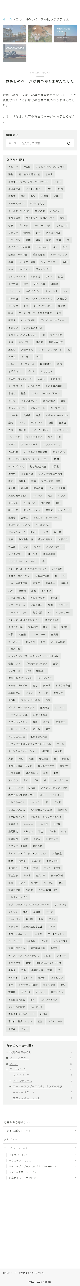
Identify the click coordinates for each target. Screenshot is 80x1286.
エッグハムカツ (58, 254)
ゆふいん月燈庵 (16, 1006)
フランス (13, 502)
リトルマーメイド (18, 897)
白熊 (48, 700)
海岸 (50, 495)
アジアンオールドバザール (45, 393)
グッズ (61, 495)
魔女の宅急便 (45, 539)
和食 (10, 860)
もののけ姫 (14, 649)
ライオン (46, 590)
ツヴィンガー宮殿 (50, 480)
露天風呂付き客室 (33, 926)
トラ (43, 641)
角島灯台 (62, 298)
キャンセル (52, 291)
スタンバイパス (49, 999)
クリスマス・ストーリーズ (37, 298)
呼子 (10, 225)
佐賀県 (27, 166)
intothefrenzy (16, 466)
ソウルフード (55, 1021)
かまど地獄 (49, 400)
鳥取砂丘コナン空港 (41, 809)
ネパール (26, 992)
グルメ (52, 919)
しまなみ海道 (63, 685)
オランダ (33, 553)
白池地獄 (45, 502)
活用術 (64, 583)
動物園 (24, 488)
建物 (28, 670)
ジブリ (22, 422)
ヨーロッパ (29, 502)
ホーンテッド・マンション (22, 751)
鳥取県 (12, 700)
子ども (22, 882)
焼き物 (22, 590)
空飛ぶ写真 (14, 218)
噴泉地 (35, 882)
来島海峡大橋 (42, 575)
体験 (10, 634)
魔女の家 (41, 875)
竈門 (48, 729)
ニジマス (38, 495)
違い (55, 247)
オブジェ (60, 721)
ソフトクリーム (16, 605)
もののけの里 (38, 597)
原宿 (25, 283)
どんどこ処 (14, 437)
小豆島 (12, 1028)
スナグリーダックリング (54, 787)
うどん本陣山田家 (47, 889)
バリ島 (52, 831)
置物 (55, 663)
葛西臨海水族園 (16, 999)
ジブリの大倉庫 (57, 488)
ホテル (54, 597)
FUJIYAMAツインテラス (48, 962)
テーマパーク (15, 386)
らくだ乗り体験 (27, 261)
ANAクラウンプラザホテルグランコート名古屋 (33, 656)
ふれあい (28, 831)
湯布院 (22, 429)
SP (68, 240)
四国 (56, 459)
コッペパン (14, 919)
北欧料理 (13, 298)
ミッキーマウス (52, 868)
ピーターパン (15, 787)
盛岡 (10, 422)
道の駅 (39, 342)
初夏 (51, 422)
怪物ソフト (14, 663)
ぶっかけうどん (16, 408)
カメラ (44, 532)
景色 (10, 984)
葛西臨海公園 (38, 948)
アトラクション (31, 510)
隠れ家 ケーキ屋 (18, 254)
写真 (33, 480)
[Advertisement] (40, 1228)
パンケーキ (37, 1006)
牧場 (35, 721)
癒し (35, 685)
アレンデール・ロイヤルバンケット (27, 568)
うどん (37, 838)
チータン (43, 692)
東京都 (36, 583)
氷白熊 (65, 758)
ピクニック (14, 291)
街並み (36, 729)
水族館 (29, 889)
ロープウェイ (57, 408)
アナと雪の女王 (16, 736)
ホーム (7, 19)
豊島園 (62, 422)
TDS (58, 502)
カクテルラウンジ (18, 721)
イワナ (24, 546)
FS (49, 612)
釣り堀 (27, 232)
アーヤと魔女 (58, 641)
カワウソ (64, 765)
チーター (28, 824)
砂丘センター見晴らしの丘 (40, 218)
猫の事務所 (57, 875)
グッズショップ (16, 532)
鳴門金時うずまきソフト (21, 794)
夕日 (38, 356)
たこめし (41, 992)
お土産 (57, 532)
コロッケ (35, 802)
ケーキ (12, 400)
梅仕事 (22, 480)
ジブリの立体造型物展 (50, 473)
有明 (28, 240)
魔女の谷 (38, 488)
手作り (31, 371)
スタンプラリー (60, 780)
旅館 (33, 590)
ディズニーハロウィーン (54, 320)
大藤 (10, 758)
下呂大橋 (13, 283)
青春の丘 (63, 539)
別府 (60, 188)
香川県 (29, 919)
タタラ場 (35, 276)
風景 (38, 415)
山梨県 (55, 466)
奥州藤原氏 (46, 364)
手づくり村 (52, 860)
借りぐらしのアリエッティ (22, 334)
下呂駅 (12, 992)
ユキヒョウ (57, 977)
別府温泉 (13, 838)
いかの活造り (28, 320)
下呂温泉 (13, 875)
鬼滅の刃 (41, 670)
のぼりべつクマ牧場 (19, 247)
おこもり (30, 641)
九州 (10, 590)
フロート (13, 415)
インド (44, 941)
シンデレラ (52, 838)
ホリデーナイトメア (51, 794)
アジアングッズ (54, 546)
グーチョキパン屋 (18, 714)
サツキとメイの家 (33, 327)
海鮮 (25, 911)
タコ (63, 831)
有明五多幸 (39, 283)
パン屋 (57, 802)
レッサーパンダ (41, 225)
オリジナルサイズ (18, 729)
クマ (65, 291)
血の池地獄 (49, 553)
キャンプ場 (49, 984)
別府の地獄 (14, 889)
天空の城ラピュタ (18, 495)
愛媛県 (27, 415)
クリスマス (14, 962)
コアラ (51, 926)
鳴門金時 (38, 846)
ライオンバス (43, 269)
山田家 (54, 948)
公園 (25, 838)
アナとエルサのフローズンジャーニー (28, 459)
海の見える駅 (52, 619)
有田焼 (12, 320)
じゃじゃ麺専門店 (18, 583)
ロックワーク (63, 612)
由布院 (12, 488)
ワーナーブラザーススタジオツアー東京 (40, 312)
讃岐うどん (27, 349)
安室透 (22, 634)
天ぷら (41, 378)
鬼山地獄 (13, 451)
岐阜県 (42, 977)
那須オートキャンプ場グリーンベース (28, 181)
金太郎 (58, 751)
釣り (50, 437)
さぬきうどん (33, 291)
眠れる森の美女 (39, 736)
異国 (50, 605)
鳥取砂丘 (13, 868)
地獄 (38, 240)
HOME (6, 1272)
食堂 (28, 962)
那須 (10, 882)
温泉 (10, 539)
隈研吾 (12, 517)
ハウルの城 (14, 772)
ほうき (61, 305)
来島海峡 (33, 627)
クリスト (26, 356)
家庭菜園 (62, 809)
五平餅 (38, 933)
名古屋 (12, 546)
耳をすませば (40, 714)
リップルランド (29, 400)
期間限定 (13, 831)
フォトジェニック (18, 612)
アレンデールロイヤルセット (24, 619)
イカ (10, 269)
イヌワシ (13, 327)
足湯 (10, 342)
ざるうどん (59, 451)
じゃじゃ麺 (27, 473)
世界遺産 (40, 210)
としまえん (47, 371)
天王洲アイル (42, 524)
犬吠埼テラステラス (36, 663)
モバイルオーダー (18, 685)
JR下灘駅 (57, 568)
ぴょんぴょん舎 (16, 809)
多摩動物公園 (26, 539)
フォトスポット (34, 188)
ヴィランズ (64, 510)
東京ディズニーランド (20, 765)
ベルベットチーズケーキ (21, 364)
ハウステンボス (51, 444)
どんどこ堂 (34, 386)
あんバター (56, 210)
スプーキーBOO (40, 429)
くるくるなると (16, 802)
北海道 (44, 196)
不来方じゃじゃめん (19, 524)
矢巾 (23, 970)
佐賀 (62, 218)
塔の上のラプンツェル (20, 678)
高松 (23, 196)
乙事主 (49, 174)
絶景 (23, 393)
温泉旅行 (13, 824)
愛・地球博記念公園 (29, 174)
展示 (59, 364)
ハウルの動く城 (16, 597)
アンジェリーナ (29, 444)
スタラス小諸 (15, 627)
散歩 (63, 984)
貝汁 (50, 188)
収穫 (25, 868)
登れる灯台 (56, 334)
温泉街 (46, 721)
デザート (13, 977)
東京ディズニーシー (19, 933)
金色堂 (12, 970)
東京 (48, 240)
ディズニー (14, 641)
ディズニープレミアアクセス (23, 955)
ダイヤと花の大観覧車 (35, 451)
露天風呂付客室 (46, 765)
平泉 (25, 305)
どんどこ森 (62, 225)
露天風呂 (45, 707)
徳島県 (46, 751)
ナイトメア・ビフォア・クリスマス (27, 853)
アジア (12, 444)
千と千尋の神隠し (55, 386)
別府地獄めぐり (16, 948)
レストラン (14, 240)
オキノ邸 (43, 824)
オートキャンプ (56, 933)
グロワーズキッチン (19, 575)
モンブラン (25, 342)
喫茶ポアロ (37, 422)
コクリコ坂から (34, 437)
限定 (10, 480)
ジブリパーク (61, 429)
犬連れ (57, 196)
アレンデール (38, 408)
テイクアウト (15, 553)
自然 (63, 400)
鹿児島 (54, 634)
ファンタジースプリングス (22, 561)
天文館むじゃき (16, 816)
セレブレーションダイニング (46, 816)
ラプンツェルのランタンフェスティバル (29, 743)
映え (45, 627)
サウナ (49, 276)
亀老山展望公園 (38, 466)
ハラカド (63, 605)
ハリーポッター (49, 261)
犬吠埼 (37, 546)
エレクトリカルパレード (21, 1014)
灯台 (60, 276)
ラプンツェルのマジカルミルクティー (28, 904)
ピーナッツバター (43, 305)
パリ (35, 780)
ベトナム (48, 882)
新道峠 (37, 911)
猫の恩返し (32, 772)
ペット (57, 181)
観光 (38, 232)
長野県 (46, 685)
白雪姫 (32, 787)
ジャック (13, 911)
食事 (61, 882)
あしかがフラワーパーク (46, 517)
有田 (65, 261)
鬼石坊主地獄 (56, 342)
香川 (33, 999)
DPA (33, 196)
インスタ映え (60, 941)
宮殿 (10, 429)
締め (21, 758)
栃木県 (12, 473)
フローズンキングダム (50, 349)
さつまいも (60, 904)
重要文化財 (39, 254)
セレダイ (28, 977)
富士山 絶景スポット (20, 1021)
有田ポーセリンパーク (20, 378)
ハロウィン (25, 269)
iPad (33, 532)
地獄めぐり (57, 992)
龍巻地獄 (38, 612)
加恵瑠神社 (14, 188)
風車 (10, 261)
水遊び (12, 393)
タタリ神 (13, 232)
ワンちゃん (41, 247)
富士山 (24, 517)
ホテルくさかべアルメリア (50, 166)
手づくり (58, 692)
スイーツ (62, 955)
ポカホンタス (45, 678)
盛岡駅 (64, 627)
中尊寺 (49, 911)
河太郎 (48, 955)
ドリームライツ (16, 203)
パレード (23, 225)
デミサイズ (14, 670)
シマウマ (60, 707)
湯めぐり (13, 780)
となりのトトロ (16, 276)
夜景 (45, 772)
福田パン (36, 860)
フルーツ (13, 166)
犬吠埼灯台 (37, 605)
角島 (65, 247)
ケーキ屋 (13, 305)
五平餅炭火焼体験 (28, 984)
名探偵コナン (15, 371)
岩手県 (22, 860)
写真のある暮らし (40, 1052)
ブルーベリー (38, 634)
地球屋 (56, 824)
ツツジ (29, 692)
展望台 (12, 349)
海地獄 (54, 283)
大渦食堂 (57, 853)
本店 (58, 240)
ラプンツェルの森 (18, 846)
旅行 (35, 868)
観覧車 (12, 196)
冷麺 (31, 758)
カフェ (12, 356)
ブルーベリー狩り (30, 700)
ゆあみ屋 (31, 941)
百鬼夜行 (55, 378)
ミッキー (13, 926)
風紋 (41, 919)
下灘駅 (49, 510)
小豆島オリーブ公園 (42, 970)
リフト (24, 1028)
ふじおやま (14, 692)
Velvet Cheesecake (57, 415)
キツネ (27, 875)
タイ (25, 780)
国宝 (40, 1021)
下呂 (40, 831)
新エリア (13, 510)
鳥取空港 (44, 758)
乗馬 (55, 772)
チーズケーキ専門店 (19, 210)
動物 (10, 174)
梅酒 (10, 312)
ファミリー (14, 941)
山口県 (43, 1014)
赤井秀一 (50, 583)
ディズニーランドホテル (21, 707)
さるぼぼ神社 (53, 232)
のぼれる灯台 (37, 203)
